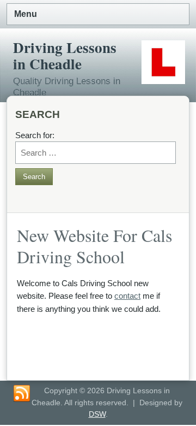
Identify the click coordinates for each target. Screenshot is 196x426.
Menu (25, 14)
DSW (97, 414)
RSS (21, 394)
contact (127, 295)
